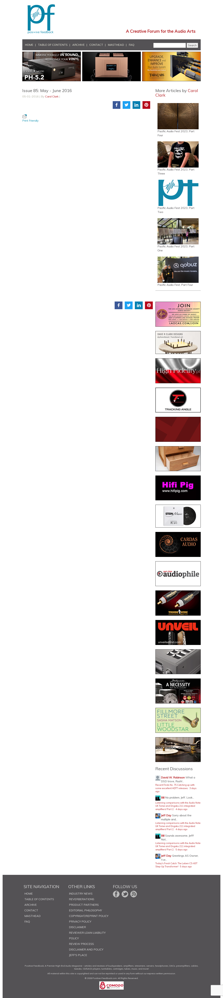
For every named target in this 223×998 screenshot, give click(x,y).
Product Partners (84, 904)
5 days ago (181, 849)
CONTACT (96, 44)
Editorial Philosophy (85, 910)
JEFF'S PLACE (78, 955)
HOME (29, 44)
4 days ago (181, 809)
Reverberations (81, 899)
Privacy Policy (80, 921)
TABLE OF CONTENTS (53, 44)
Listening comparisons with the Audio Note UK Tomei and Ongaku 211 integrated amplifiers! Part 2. (178, 806)
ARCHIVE (78, 44)
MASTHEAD (116, 44)
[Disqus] (87, 166)
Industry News (81, 893)
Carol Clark (52, 96)
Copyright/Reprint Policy (88, 916)
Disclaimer (77, 927)
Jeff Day (166, 815)
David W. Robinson (173, 777)
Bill (162, 797)
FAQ (131, 44)
